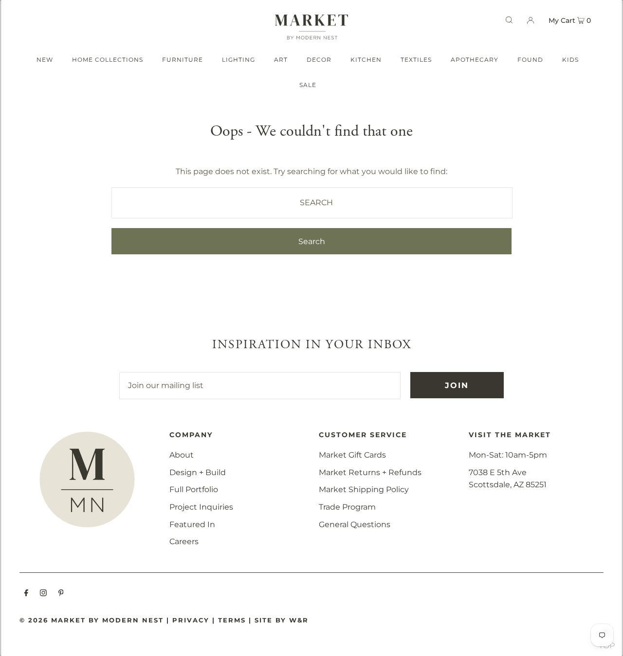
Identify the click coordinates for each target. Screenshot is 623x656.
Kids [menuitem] (570, 59)
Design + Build (197, 472)
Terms (232, 620)
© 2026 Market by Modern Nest (91, 620)
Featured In (192, 524)
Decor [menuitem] (319, 59)
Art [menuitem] (281, 59)
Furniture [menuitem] (182, 59)
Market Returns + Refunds (370, 472)
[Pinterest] (61, 593)
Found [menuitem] (530, 59)
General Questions (354, 524)
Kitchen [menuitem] (366, 59)
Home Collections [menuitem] (107, 59)
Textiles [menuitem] (416, 59)
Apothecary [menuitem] (474, 59)
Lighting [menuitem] (238, 59)
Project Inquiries (201, 507)
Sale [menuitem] (307, 85)
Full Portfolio (193, 489)
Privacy (190, 620)
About (181, 455)
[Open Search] (509, 20)
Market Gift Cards (352, 455)
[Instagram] (43, 593)
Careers (184, 541)
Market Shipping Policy (364, 489)
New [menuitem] (45, 59)
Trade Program (347, 507)
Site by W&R (282, 620)
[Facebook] (26, 593)
